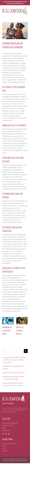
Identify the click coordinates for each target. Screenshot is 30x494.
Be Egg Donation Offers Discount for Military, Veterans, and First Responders (14, 360)
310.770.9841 (8, 403)
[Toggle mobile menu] (27, 15)
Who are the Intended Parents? (20, 330)
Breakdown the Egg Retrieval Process (7, 330)
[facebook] (3, 433)
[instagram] (6, 433)
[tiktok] (9, 433)
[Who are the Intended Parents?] (22, 320)
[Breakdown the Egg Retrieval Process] (8, 320)
